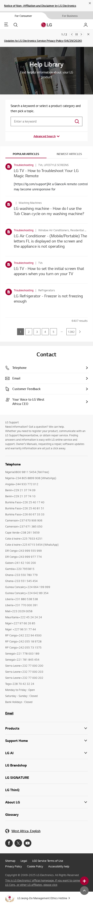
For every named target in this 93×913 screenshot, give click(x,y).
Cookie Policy (35, 866)
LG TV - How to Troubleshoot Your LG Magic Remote (46, 173)
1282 (71, 332)
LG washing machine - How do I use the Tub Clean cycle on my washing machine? (49, 211)
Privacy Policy (13, 866)
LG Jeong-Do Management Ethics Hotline (42, 898)
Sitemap (10, 861)
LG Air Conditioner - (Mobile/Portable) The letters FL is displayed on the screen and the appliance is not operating (50, 241)
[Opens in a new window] (9, 843)
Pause (76, 34)
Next (81, 34)
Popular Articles (26, 154)
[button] (46, 741)
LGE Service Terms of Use (47, 861)
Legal (24, 861)
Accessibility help (58, 866)
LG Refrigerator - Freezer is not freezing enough (48, 298)
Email (9, 713)
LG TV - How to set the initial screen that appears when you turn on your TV (49, 271)
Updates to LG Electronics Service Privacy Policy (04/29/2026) (43, 41)
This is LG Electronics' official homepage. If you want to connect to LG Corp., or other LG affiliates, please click (45, 882)
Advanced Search (45, 136)
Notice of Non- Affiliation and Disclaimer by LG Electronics (40, 6)
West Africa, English (25, 831)
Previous (71, 34)
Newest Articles (69, 154)
